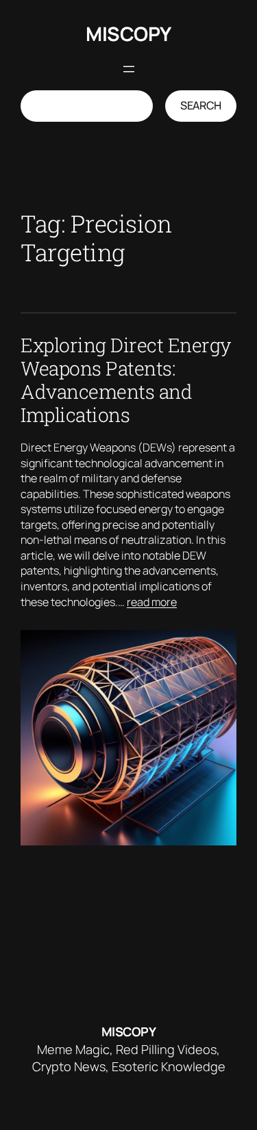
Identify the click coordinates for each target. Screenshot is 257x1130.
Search (200, 105)
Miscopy (128, 34)
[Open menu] (129, 69)
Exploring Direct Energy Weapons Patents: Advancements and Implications (126, 380)
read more (152, 601)
